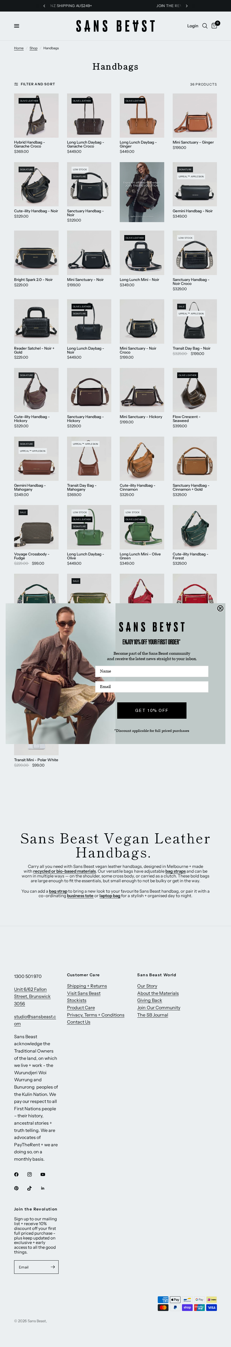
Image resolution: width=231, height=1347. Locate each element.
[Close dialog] (220, 608)
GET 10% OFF (151, 710)
